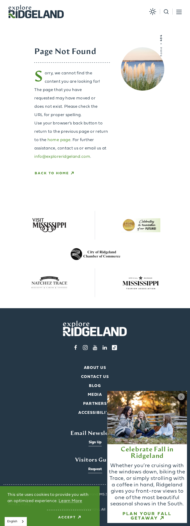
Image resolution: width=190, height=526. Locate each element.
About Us (95, 368)
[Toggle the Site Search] (164, 11)
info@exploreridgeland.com (62, 157)
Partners (95, 404)
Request (95, 469)
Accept (67, 517)
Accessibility (95, 413)
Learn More (70, 501)
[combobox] (16, 521)
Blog (95, 386)
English (12, 521)
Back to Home (52, 173)
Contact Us (95, 377)
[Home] (36, 12)
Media (95, 395)
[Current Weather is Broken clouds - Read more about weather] (151, 11)
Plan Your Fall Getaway (147, 516)
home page (59, 140)
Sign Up (95, 442)
